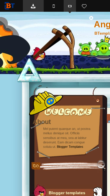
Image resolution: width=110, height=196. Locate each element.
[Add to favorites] (84, 6)
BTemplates (11, 5)
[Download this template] (33, 6)
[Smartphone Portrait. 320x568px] (54, 6)
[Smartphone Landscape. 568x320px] (70, 6)
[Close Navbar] (94, 18)
